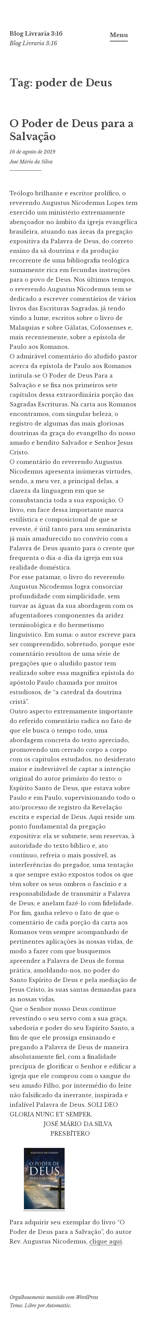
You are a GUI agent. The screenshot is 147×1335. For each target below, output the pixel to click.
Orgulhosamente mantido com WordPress (54, 1297)
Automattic (58, 1305)
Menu (119, 35)
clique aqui (105, 1241)
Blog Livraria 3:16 (36, 33)
